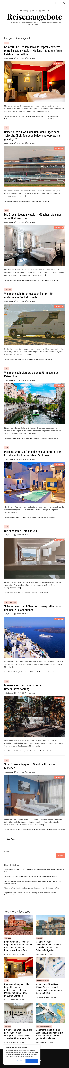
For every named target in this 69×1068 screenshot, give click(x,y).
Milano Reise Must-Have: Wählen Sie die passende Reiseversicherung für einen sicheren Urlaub (32, 888)
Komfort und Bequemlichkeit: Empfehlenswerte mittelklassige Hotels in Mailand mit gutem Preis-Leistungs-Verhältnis (33, 50)
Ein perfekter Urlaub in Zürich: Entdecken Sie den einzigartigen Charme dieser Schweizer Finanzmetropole (18, 1034)
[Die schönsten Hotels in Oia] (34, 558)
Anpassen (9, 1061)
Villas (34, 517)
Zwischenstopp (25, 201)
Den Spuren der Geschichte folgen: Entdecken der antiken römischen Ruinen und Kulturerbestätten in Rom (18, 946)
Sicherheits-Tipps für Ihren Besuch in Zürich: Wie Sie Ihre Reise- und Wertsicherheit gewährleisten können (49, 1034)
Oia (23, 593)
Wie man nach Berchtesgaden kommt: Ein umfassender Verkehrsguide (28, 295)
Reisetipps (36, 438)
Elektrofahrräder (13, 672)
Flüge (6, 128)
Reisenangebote (34, 16)
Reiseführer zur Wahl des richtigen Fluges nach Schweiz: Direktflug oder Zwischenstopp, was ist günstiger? (32, 135)
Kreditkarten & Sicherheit (43, 1026)
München (36, 280)
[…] (49, 111)
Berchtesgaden (13, 359)
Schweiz (17, 201)
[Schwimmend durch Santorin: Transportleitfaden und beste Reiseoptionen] (34, 637)
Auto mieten (12, 438)
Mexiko (27, 751)
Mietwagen (8, 289)
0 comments (31, 58)
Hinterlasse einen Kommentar (40, 201)
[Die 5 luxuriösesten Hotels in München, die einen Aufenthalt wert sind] (34, 245)
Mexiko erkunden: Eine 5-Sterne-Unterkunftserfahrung (23, 687)
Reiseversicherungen (42, 980)
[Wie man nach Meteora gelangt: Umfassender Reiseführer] (34, 403)
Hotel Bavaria (13, 830)
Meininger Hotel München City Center (28, 830)
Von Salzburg (29, 359)
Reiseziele (8, 938)
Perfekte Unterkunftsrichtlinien (18, 517)
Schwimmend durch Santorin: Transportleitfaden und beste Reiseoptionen (32, 608)
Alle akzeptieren (32, 1061)
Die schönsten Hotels (15, 593)
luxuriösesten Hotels (27, 280)
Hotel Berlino (13, 116)
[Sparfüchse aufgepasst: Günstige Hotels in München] (34, 795)
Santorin (30, 517)
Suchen (6, 851)
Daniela (10, 58)
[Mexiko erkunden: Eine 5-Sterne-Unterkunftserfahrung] (34, 716)
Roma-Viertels (34, 751)
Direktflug (12, 201)
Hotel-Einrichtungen (15, 280)
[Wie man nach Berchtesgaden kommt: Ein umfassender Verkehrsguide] (34, 324)
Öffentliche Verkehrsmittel (24, 438)
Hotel (6, 43)
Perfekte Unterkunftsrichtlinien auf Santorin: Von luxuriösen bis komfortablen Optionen (32, 453)
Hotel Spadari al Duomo (24, 116)
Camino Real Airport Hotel (16, 751)
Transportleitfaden (30, 672)
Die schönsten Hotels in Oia (20, 531)
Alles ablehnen (20, 1061)
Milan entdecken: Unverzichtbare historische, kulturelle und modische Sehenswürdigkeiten (30, 876)
